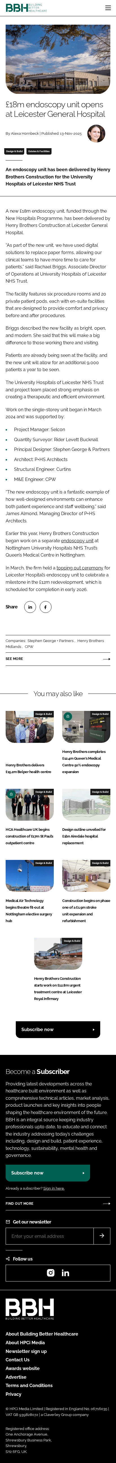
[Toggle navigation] (108, 8)
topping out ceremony (80, 568)
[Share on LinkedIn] (30, 607)
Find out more (19, 1204)
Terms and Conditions (29, 1385)
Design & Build (14, 151)
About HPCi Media (25, 1342)
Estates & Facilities (39, 151)
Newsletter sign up (26, 1351)
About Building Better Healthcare (42, 1334)
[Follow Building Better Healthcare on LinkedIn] (65, 1274)
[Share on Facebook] (46, 607)
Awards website (23, 1368)
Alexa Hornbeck (25, 133)
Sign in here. (53, 1188)
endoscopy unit (77, 540)
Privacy (13, 1394)
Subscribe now (37, 1029)
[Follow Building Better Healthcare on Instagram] (50, 1274)
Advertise (16, 1377)
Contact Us (18, 1359)
